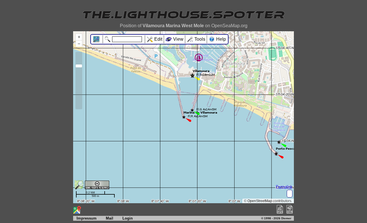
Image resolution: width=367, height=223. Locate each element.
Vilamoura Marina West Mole (173, 25)
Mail (109, 218)
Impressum (85, 218)
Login (127, 218)
